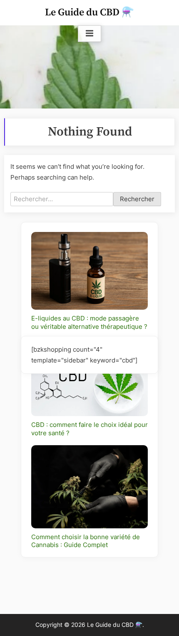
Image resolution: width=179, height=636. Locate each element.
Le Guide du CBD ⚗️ (89, 12)
